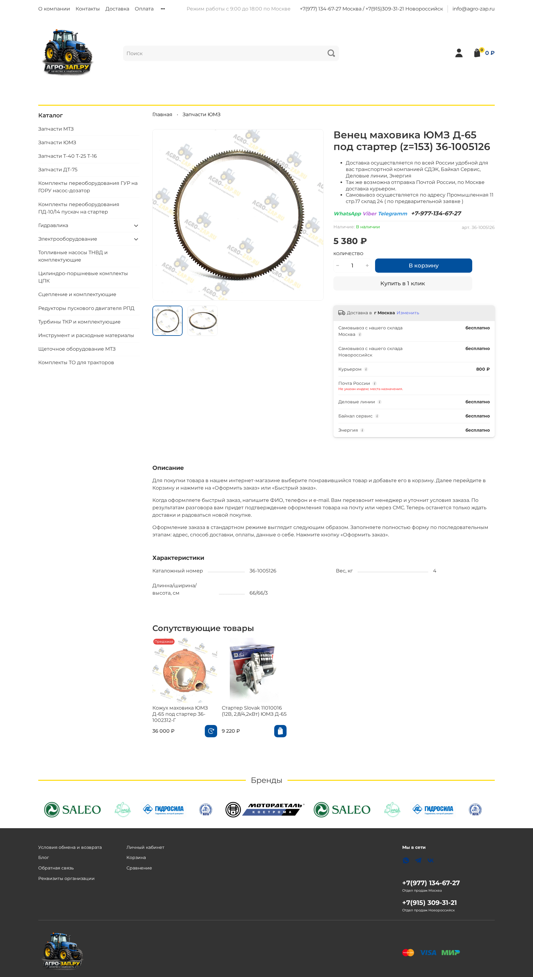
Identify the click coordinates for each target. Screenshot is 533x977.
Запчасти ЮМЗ (202, 114)
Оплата (144, 9)
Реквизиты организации (66, 878)
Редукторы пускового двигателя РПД (86, 308)
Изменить (408, 312)
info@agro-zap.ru (473, 9)
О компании (54, 9)
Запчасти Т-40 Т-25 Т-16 (67, 156)
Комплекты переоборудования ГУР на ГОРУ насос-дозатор (88, 186)
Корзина (136, 857)
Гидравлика (53, 225)
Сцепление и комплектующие (77, 294)
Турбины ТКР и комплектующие (79, 322)
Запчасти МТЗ (56, 129)
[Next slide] (313, 214)
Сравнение (139, 868)
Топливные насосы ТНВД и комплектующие (73, 256)
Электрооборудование (67, 239)
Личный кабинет (145, 847)
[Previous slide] (162, 214)
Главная (162, 114)
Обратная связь (56, 868)
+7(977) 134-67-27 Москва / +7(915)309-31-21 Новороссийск (371, 9)
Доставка (117, 9)
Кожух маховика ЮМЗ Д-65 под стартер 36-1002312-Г (180, 714)
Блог (43, 857)
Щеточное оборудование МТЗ (77, 349)
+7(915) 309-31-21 (429, 902)
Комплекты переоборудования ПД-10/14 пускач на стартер (78, 207)
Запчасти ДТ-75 (57, 170)
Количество (348, 253)
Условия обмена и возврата (70, 847)
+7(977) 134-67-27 (431, 883)
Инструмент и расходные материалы (86, 335)
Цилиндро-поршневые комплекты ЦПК (83, 277)
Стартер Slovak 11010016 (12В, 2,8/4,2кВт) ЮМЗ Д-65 (254, 711)
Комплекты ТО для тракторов (76, 362)
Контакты (88, 9)
